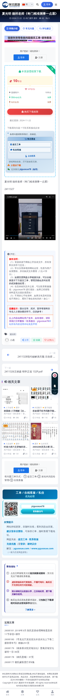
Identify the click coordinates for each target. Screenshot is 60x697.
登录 (48, 4)
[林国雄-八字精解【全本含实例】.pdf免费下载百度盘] (15, 395)
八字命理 (9, 407)
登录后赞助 (17, 531)
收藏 (38, 340)
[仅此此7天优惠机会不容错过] (30, 39)
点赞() (50, 340)
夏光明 (13, 334)
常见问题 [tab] (30, 28)
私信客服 (17, 150)
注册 (40, 57)
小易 (12, 339)
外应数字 (38, 407)
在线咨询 (55, 383)
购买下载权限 (31, 112)
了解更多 (29, 609)
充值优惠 (11, 543)
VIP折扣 (31, 89)
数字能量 (48, 407)
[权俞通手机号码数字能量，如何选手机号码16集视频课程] (44, 395)
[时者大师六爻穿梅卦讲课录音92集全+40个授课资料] (15, 431)
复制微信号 (38, 511)
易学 (35, 18)
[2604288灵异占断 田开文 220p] (44, 431)
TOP (54, 393)
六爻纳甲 (9, 443)
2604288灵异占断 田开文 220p (44, 448)
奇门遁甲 (29, 18)
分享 (27, 340)
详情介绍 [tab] (13, 28)
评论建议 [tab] (46, 28)
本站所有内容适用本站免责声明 (30, 322)
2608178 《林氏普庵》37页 (19, 656)
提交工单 (16, 144)
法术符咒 (44, 443)
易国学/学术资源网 (26, 682)
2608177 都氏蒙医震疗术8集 (19, 662)
